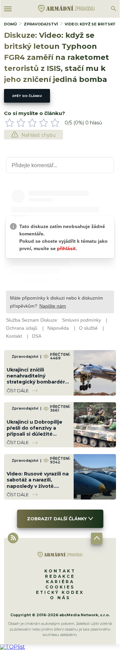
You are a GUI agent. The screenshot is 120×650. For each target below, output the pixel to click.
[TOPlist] (12, 647)
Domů (10, 24)
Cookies (60, 586)
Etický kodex (60, 592)
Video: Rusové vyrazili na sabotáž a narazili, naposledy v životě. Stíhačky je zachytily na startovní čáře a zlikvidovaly (38, 489)
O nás (60, 597)
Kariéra (60, 581)
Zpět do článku (27, 96)
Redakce (60, 576)
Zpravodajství (41, 24)
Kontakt (60, 570)
